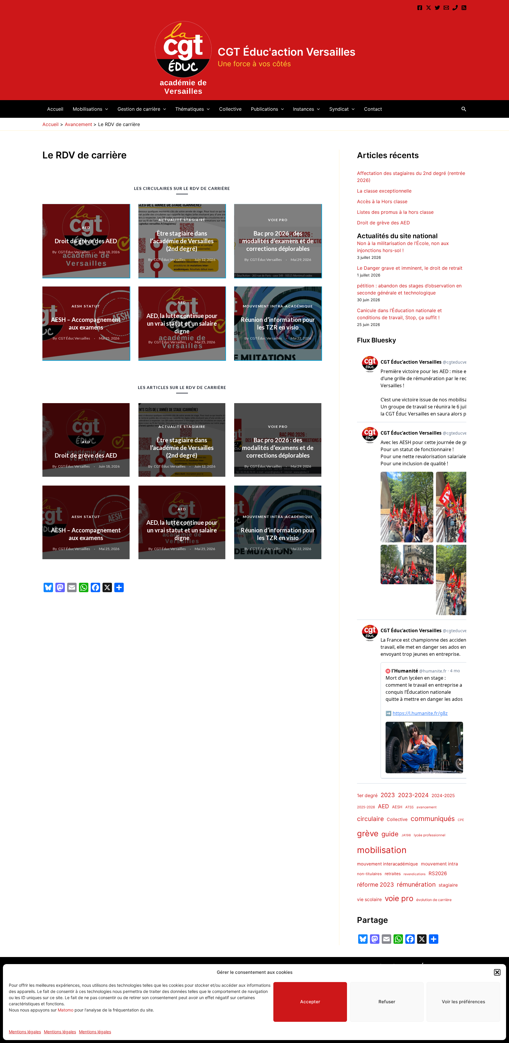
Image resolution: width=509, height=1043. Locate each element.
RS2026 (438, 873)
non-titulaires (369, 873)
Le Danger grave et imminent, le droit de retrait (409, 268)
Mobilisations (87, 109)
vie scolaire (369, 900)
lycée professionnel (429, 835)
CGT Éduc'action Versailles (287, 51)
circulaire (370, 819)
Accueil (55, 109)
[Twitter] (437, 7)
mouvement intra (439, 864)
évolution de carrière (434, 900)
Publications (264, 109)
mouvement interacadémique (387, 864)
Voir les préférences (463, 1001)
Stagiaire (194, 220)
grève (368, 833)
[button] (497, 972)
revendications (415, 874)
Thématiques (189, 109)
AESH (77, 306)
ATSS (409, 807)
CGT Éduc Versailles (74, 252)
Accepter (310, 1001)
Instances (303, 109)
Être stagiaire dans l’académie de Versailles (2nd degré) (182, 241)
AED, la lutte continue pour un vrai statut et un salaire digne (181, 323)
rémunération (416, 884)
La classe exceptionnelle (384, 191)
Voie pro (277, 220)
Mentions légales (25, 1031)
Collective (230, 109)
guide (390, 834)
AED (86, 227)
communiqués (433, 819)
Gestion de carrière (139, 109)
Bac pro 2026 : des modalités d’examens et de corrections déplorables (277, 241)
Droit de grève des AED (86, 240)
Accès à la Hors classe (382, 201)
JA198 (406, 835)
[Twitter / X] (428, 7)
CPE (461, 820)
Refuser (387, 1001)
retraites (393, 873)
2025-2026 (366, 807)
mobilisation (381, 850)
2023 (388, 795)
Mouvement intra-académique (278, 306)
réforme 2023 (375, 884)
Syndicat (339, 109)
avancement (427, 807)
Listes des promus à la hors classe (395, 212)
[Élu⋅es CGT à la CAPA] (446, 7)
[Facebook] (419, 7)
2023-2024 (413, 795)
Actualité (170, 220)
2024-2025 (443, 795)
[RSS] (464, 7)
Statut (92, 306)
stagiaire (448, 885)
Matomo (65, 1009)
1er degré (367, 795)
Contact (373, 109)
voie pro (399, 898)
